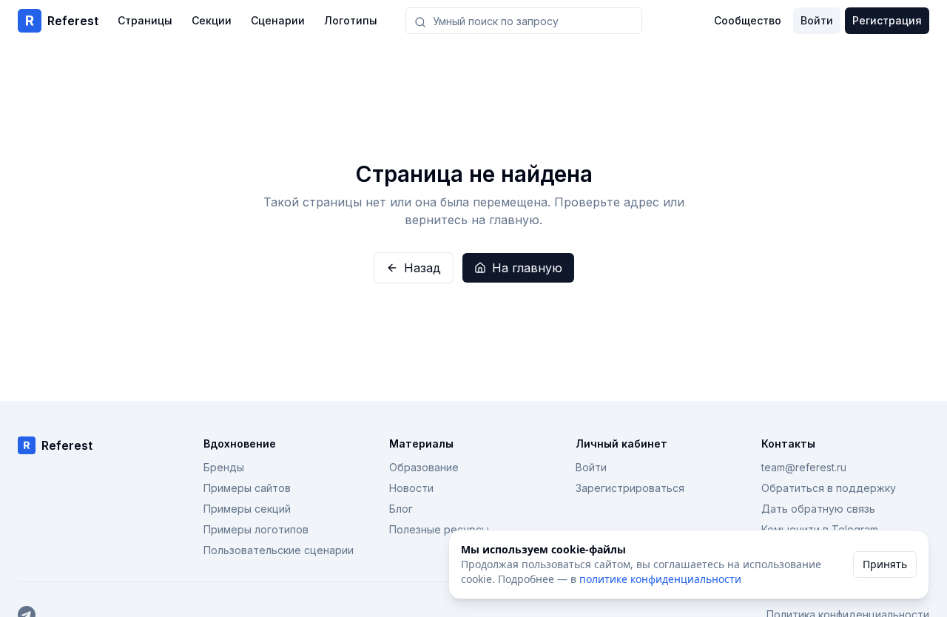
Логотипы (350, 20)
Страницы (145, 20)
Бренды (223, 467)
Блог (401, 508)
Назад (422, 267)
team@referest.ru (803, 467)
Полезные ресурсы (439, 529)
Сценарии (278, 20)
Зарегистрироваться (630, 488)
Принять (885, 564)
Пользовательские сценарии (278, 550)
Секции (212, 20)
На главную (527, 267)
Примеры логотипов (256, 529)
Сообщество (747, 20)
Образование (424, 467)
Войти (817, 20)
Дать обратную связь (818, 508)
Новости (411, 488)
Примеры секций (247, 508)
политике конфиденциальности (660, 579)
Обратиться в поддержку (828, 488)
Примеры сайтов (247, 488)
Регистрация (887, 20)
